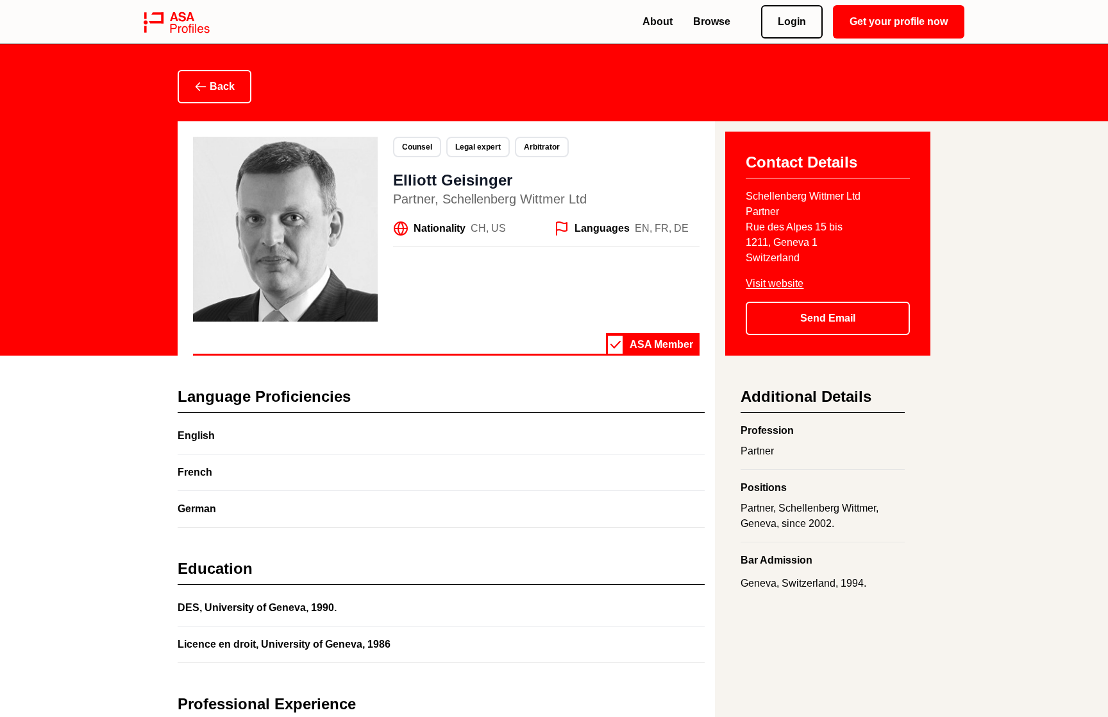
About (657, 21)
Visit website (774, 283)
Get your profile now (899, 21)
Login (792, 21)
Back (222, 86)
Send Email (827, 318)
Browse (711, 21)
